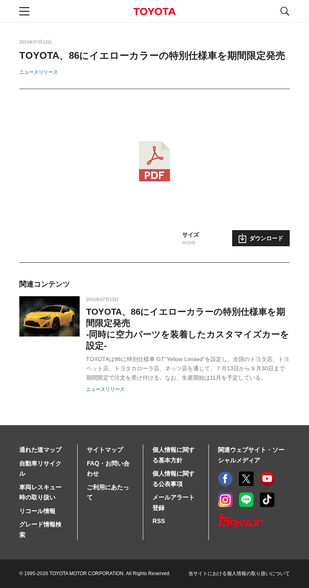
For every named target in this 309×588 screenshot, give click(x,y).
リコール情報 (37, 510)
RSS (158, 520)
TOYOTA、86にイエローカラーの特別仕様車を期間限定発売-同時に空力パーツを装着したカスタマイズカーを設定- (187, 329)
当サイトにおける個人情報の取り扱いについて (239, 573)
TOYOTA (154, 11)
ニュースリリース (38, 72)
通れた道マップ (40, 449)
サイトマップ (105, 449)
